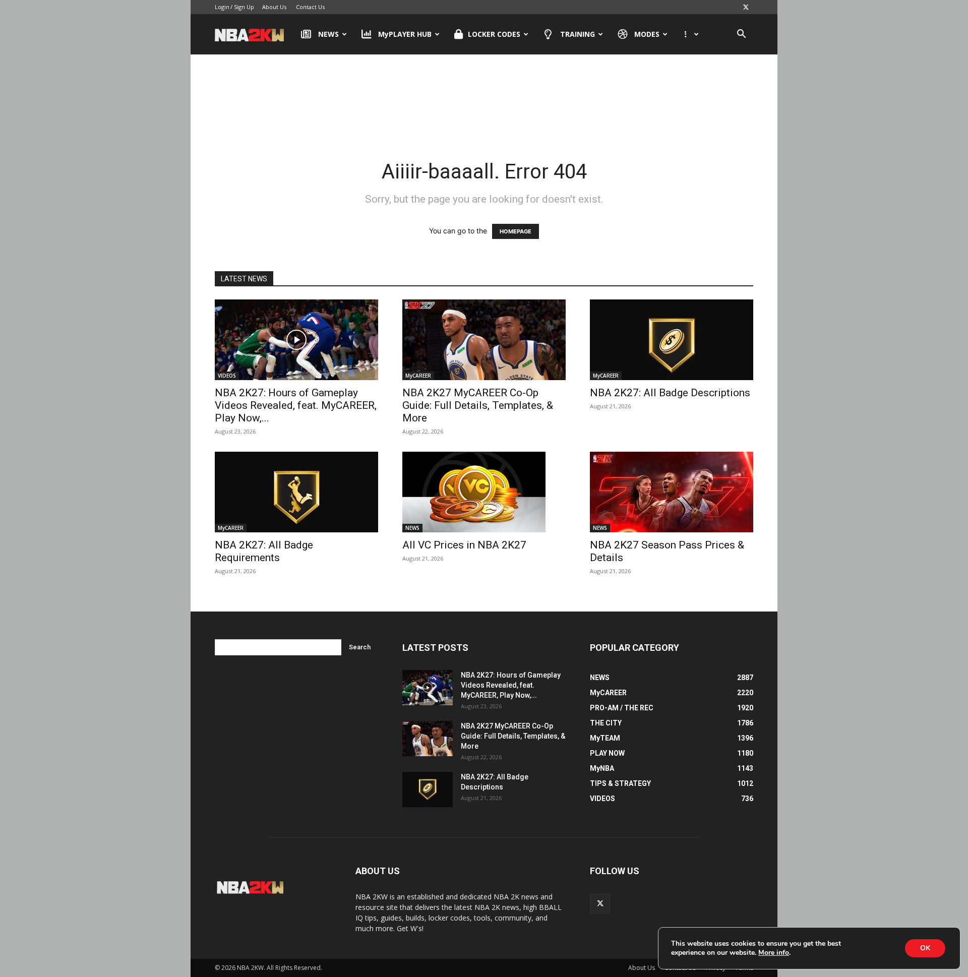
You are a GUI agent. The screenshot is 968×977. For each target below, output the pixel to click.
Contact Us (310, 7)
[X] (745, 7)
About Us (274, 7)
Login (222, 7)
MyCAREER (418, 375)
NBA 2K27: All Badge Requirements (264, 551)
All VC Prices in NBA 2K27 (464, 545)
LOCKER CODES (494, 34)
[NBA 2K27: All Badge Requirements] (296, 492)
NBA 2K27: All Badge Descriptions (670, 393)
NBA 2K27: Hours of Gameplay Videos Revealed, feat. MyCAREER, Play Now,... (296, 405)
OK (925, 948)
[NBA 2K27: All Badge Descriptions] (671, 339)
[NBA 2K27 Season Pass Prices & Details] (671, 492)
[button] (741, 35)
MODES (646, 34)
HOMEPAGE (515, 231)
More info (773, 952)
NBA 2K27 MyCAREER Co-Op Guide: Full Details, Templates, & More (477, 405)
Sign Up (244, 7)
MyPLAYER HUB (405, 34)
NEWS (328, 34)
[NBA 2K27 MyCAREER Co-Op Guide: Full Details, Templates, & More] (484, 339)
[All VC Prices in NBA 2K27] (484, 492)
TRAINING (577, 34)
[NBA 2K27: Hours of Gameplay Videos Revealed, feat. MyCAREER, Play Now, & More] (296, 339)
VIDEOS (227, 375)
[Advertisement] (484, 95)
